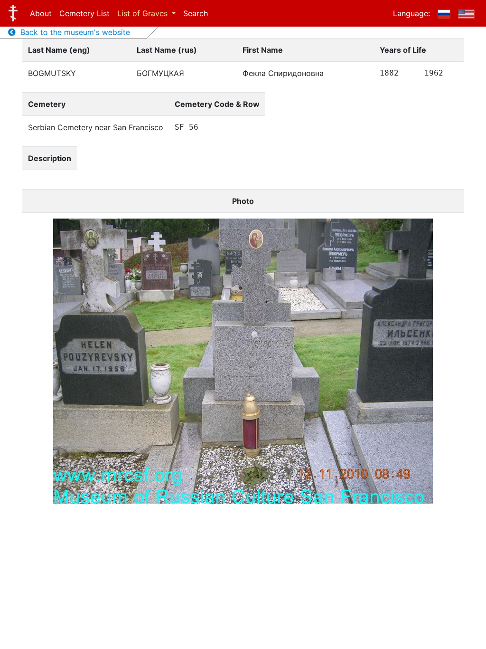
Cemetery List (84, 13)
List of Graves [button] (143, 13)
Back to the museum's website (73, 32)
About (41, 13)
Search (195, 13)
